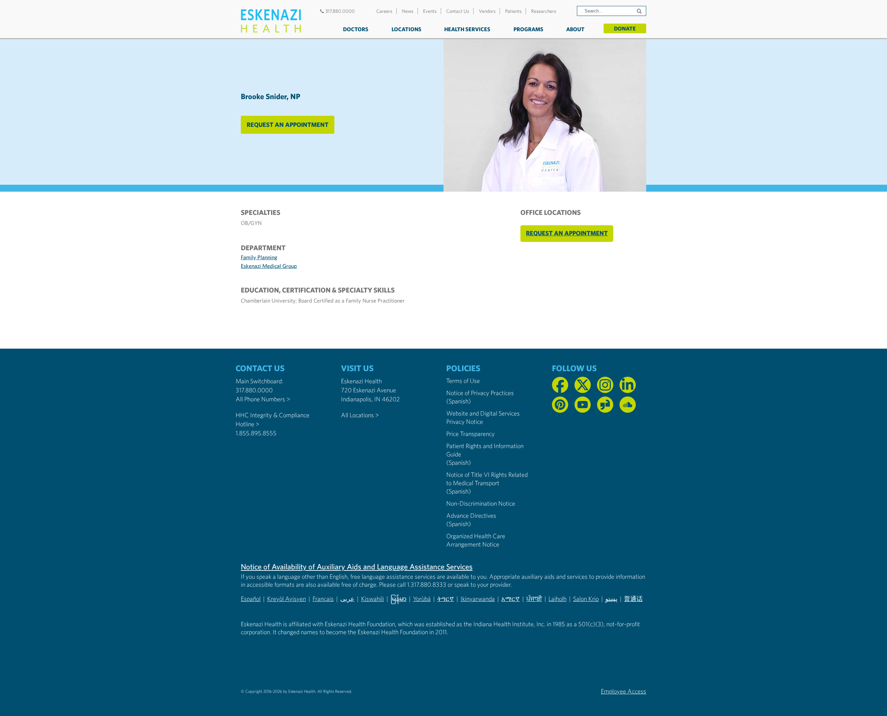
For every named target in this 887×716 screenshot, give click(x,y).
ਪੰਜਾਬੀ (534, 599)
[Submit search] (640, 11)
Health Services (467, 29)
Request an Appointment (287, 125)
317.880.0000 (340, 11)
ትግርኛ (445, 599)
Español (251, 599)
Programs (528, 29)
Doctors (355, 29)
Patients (513, 11)
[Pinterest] (560, 404)
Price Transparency (470, 434)
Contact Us (457, 11)
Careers (384, 11)
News (407, 11)
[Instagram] (605, 385)
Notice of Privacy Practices (480, 393)
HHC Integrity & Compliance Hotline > (272, 419)
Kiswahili (372, 599)
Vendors (487, 11)
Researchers (543, 11)
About (575, 29)
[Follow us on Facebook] (560, 385)
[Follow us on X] (582, 385)
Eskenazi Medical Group (269, 265)
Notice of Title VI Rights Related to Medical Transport (487, 479)
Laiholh (557, 599)
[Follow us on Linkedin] (628, 385)
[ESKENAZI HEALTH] (272, 21)
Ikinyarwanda (477, 599)
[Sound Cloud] (628, 404)
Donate (625, 28)
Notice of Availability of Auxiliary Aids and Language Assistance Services (357, 566)
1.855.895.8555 (256, 433)
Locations (406, 29)
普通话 (633, 599)
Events (430, 11)
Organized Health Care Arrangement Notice (475, 540)
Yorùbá (422, 599)
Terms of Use (463, 381)
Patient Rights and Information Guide (485, 450)
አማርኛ (510, 599)
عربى (347, 599)
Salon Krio (586, 599)
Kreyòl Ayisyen (286, 599)
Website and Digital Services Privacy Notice (483, 417)
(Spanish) (458, 401)
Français (323, 599)
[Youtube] (582, 404)
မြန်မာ (398, 599)
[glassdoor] (605, 404)
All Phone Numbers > (263, 399)
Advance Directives (471, 515)
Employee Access (623, 691)
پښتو (611, 599)
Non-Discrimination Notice (480, 503)
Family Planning (259, 257)
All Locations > (360, 415)
